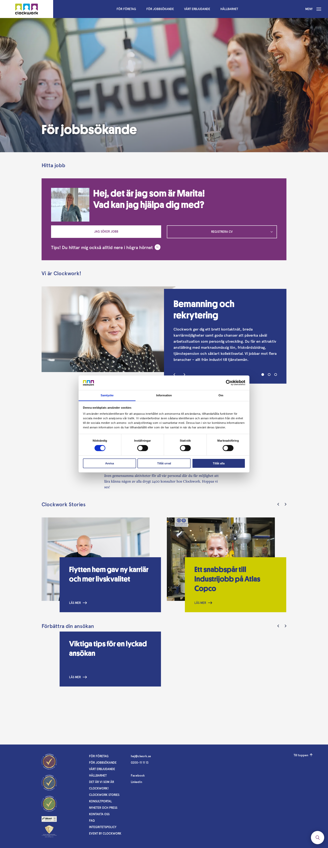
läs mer (75, 677)
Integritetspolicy (102, 827)
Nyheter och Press (103, 808)
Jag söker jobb (106, 231)
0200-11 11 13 (139, 762)
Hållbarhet (229, 9)
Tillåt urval (164, 463)
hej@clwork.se (141, 756)
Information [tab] (164, 395)
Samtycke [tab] (107, 395)
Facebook (138, 775)
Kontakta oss (99, 814)
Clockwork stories (104, 795)
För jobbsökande (160, 9)
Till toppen (301, 755)
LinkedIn (136, 782)
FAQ (92, 820)
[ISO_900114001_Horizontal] (49, 819)
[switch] (142, 448)
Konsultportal (100, 801)
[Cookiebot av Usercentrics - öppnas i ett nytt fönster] (228, 383)
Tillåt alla (219, 463)
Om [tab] (220, 395)
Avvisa (109, 463)
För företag (126, 9)
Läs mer (75, 603)
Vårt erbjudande (197, 9)
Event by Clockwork (105, 833)
